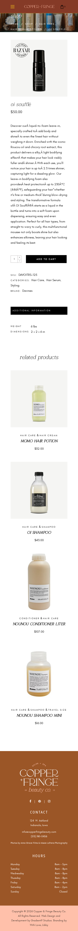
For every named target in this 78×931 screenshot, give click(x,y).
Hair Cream (49, 435)
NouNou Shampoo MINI (39, 716)
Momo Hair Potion (39, 441)
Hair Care (47, 24)
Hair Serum (20, 29)
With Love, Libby (39, 925)
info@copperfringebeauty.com (39, 831)
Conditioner (29, 618)
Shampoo (49, 527)
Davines (27, 290)
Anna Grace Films (29, 843)
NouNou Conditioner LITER (39, 624)
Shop (29, 24)
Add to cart (46, 259)
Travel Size (57, 710)
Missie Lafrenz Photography (54, 843)
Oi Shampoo (39, 533)
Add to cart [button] (39, 448)
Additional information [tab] (31, 310)
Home (15, 24)
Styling (36, 29)
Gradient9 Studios (41, 920)
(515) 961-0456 (39, 836)
